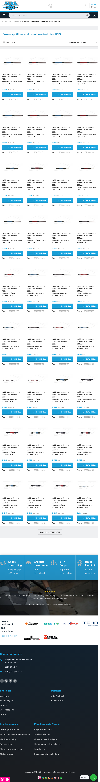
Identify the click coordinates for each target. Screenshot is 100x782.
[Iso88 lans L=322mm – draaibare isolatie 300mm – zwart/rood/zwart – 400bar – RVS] (12, 432)
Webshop (4, 696)
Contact (4, 714)
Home (4, 21)
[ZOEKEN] (87, 15)
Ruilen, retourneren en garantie (15, 734)
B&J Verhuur (57, 701)
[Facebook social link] (2, 681)
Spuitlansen (14, 21)
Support (4, 705)
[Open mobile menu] (3, 15)
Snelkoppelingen (42, 734)
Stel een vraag (6, 754)
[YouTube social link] (10, 681)
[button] (12, 94)
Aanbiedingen (6, 701)
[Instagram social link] (6, 681)
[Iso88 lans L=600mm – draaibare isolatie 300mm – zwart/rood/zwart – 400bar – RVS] (62, 485)
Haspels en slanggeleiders (46, 754)
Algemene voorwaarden (11, 749)
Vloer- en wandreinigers (45, 739)
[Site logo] (10, 5)
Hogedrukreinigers (43, 729)
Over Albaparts (7, 710)
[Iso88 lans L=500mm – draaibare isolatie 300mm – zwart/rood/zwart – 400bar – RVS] (87, 432)
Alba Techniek (57, 696)
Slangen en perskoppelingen (47, 744)
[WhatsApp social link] (15, 681)
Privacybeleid (6, 744)
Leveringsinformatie (9, 729)
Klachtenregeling (8, 739)
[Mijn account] (94, 15)
